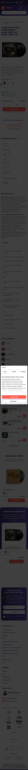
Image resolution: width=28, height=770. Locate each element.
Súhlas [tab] (5, 371)
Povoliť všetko (14, 397)
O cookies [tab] (23, 371)
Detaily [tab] (14, 371)
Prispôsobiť (13, 401)
